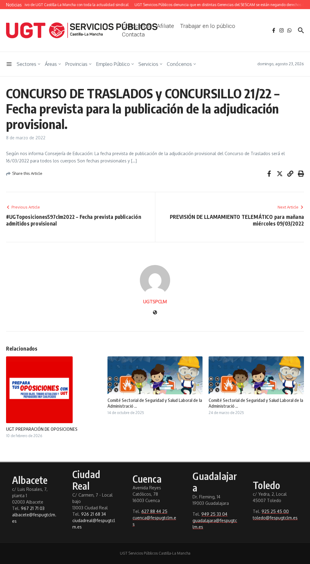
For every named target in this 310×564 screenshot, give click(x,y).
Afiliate (165, 25)
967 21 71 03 (33, 508)
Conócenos (179, 64)
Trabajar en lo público (207, 25)
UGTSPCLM (155, 301)
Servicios (148, 64)
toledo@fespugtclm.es (275, 517)
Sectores (26, 64)
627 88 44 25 (154, 511)
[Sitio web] (155, 312)
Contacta (133, 34)
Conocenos (136, 25)
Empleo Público (113, 64)
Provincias (76, 64)
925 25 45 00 (275, 511)
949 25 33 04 (214, 514)
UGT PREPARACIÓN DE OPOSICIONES (42, 429)
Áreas (51, 64)
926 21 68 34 (93, 514)
